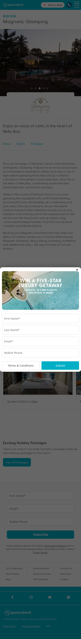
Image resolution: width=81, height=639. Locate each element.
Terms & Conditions (21, 365)
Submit (60, 365)
